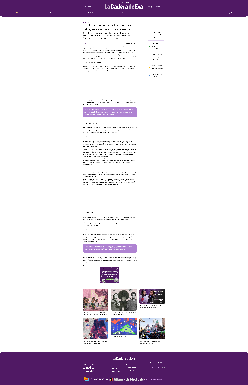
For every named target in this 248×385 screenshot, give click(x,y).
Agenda (230, 13)
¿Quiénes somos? (115, 364)
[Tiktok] (90, 6)
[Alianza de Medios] (127, 379)
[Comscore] (96, 379)
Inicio (17, 13)
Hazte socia (158, 6)
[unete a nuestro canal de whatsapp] (109, 275)
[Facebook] (83, 6)
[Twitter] (85, 6)
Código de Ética (130, 370)
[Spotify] (92, 6)
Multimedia (159, 13)
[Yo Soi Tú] (88, 371)
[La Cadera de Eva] (87, 6)
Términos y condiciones (114, 367)
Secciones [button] (52, 13)
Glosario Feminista (88, 13)
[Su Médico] (88, 367)
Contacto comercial (131, 367)
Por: (86, 43)
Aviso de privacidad (116, 371)
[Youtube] (89, 6)
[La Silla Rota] (88, 364)
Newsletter (195, 13)
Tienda (149, 6)
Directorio (128, 365)
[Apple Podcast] (94, 6)
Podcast (124, 13)
